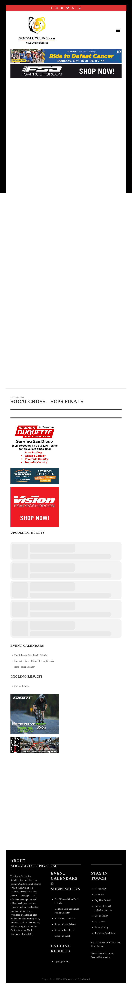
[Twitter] (67, 8)
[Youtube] (72, 8)
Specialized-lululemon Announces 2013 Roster (46, 125)
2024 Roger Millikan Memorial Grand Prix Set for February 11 (57, 202)
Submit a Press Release (65, 924)
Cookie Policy (101, 916)
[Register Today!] (34, 475)
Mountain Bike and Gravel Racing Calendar (34, 661)
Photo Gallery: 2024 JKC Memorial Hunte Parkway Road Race (56, 87)
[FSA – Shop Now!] (66, 71)
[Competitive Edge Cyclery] (34, 713)
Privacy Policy (101, 927)
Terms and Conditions (105, 933)
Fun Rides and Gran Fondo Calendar (31, 655)
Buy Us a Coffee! (103, 900)
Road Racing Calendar (24, 667)
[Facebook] (51, 8)
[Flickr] (56, 8)
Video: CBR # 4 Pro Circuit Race (34, 164)
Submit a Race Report (65, 930)
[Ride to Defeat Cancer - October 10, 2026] (66, 56)
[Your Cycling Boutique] (34, 745)
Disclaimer (100, 921)
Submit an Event (62, 936)
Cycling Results (21, 686)
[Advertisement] (34, 776)
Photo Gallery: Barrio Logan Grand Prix (42, 355)
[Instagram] (62, 8)
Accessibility (100, 889)
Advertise (99, 894)
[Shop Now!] (34, 507)
